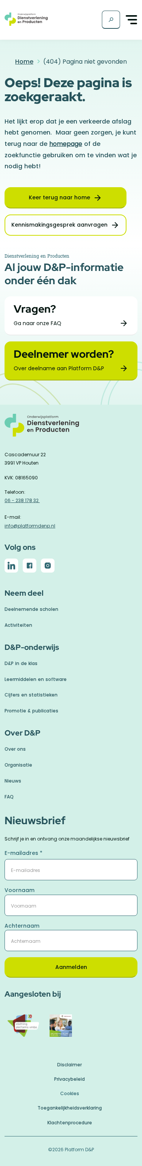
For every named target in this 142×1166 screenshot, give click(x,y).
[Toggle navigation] (131, 20)
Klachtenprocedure (69, 1122)
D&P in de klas (21, 663)
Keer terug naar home (59, 197)
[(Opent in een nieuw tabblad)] (11, 567)
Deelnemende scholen (31, 609)
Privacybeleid (69, 1079)
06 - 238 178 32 (22, 500)
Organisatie (18, 765)
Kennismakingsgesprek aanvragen (59, 225)
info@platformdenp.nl (30, 526)
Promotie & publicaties (31, 710)
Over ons (15, 749)
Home (24, 61)
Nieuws (13, 781)
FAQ (9, 797)
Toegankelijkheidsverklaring (69, 1108)
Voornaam (19, 890)
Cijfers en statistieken (31, 695)
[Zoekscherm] (111, 20)
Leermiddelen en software (36, 679)
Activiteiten (18, 625)
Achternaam (22, 926)
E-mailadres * (23, 853)
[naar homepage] (71, 429)
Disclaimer (69, 1064)
